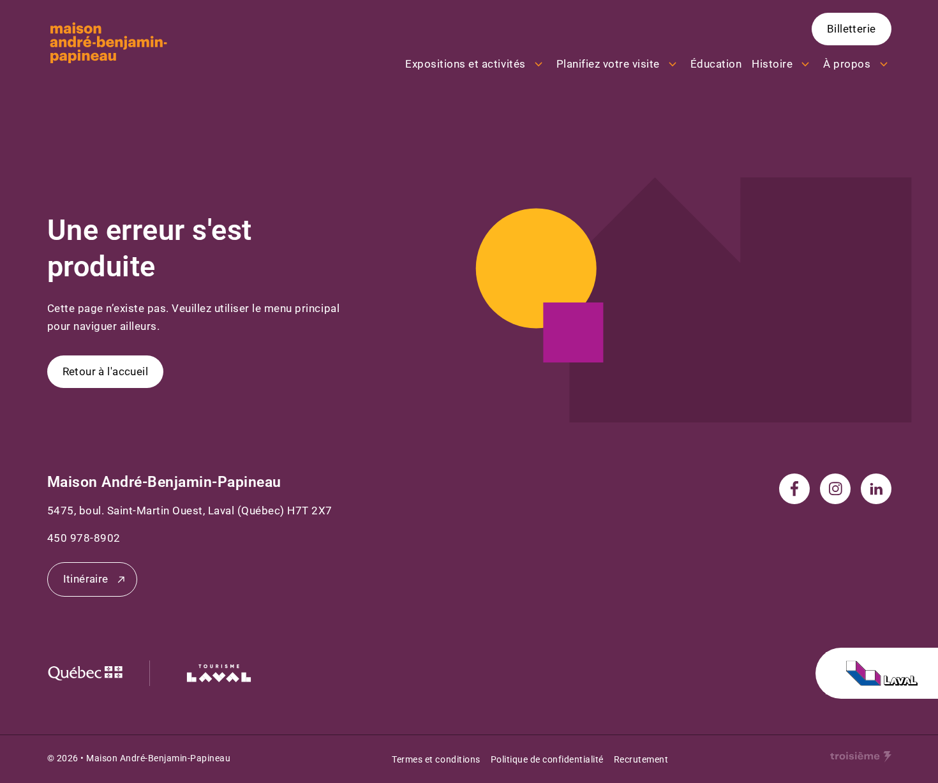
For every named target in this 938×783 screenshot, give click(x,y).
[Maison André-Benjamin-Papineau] (108, 42)
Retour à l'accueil (106, 371)
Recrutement (641, 759)
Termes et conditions (436, 759)
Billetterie (851, 28)
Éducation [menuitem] (716, 63)
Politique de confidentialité (547, 759)
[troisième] (860, 757)
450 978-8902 (84, 538)
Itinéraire (85, 578)
